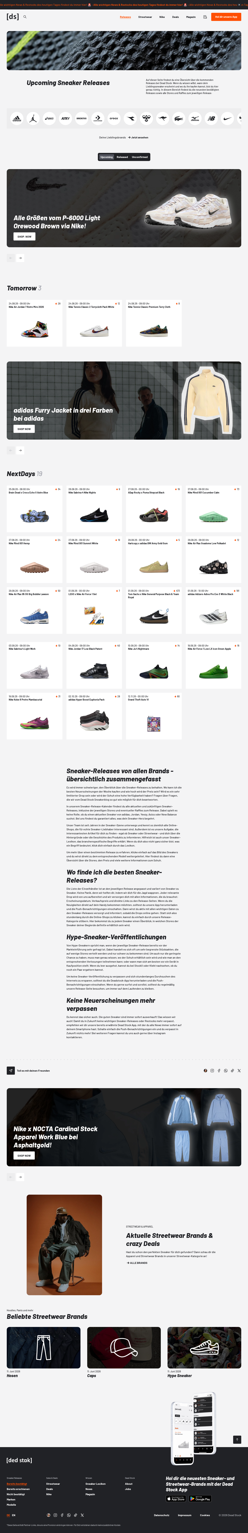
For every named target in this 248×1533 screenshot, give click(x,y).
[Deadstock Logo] (13, 17)
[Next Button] (20, 258)
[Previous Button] (11, 258)
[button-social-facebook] (219, 1071)
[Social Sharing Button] (11, 1071)
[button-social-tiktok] (232, 1071)
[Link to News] (25, 17)
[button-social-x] (239, 1071)
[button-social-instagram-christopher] (205, 1071)
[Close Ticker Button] (239, 5)
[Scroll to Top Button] (237, 1440)
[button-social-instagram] (212, 1071)
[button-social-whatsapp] (226, 1071)
